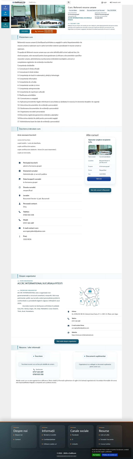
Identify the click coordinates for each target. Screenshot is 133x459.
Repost (5, 20)
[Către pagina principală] (18, 2)
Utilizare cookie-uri (50, 444)
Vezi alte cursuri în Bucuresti (100, 190)
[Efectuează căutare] (69, 2)
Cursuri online (105, 444)
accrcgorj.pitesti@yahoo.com (34, 231)
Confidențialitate (49, 439)
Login (105, 2)
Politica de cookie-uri (110, 455)
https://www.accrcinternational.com (82, 335)
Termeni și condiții (50, 435)
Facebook (75, 435)
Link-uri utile (105, 435)
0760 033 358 (28, 215)
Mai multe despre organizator (66, 341)
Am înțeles (96, 455)
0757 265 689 (28, 223)
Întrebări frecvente (107, 439)
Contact (18, 439)
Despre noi (18, 435)
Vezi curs (99, 179)
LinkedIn (75, 444)
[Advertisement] (66, 257)
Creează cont (116, 2)
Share (5, 9)
